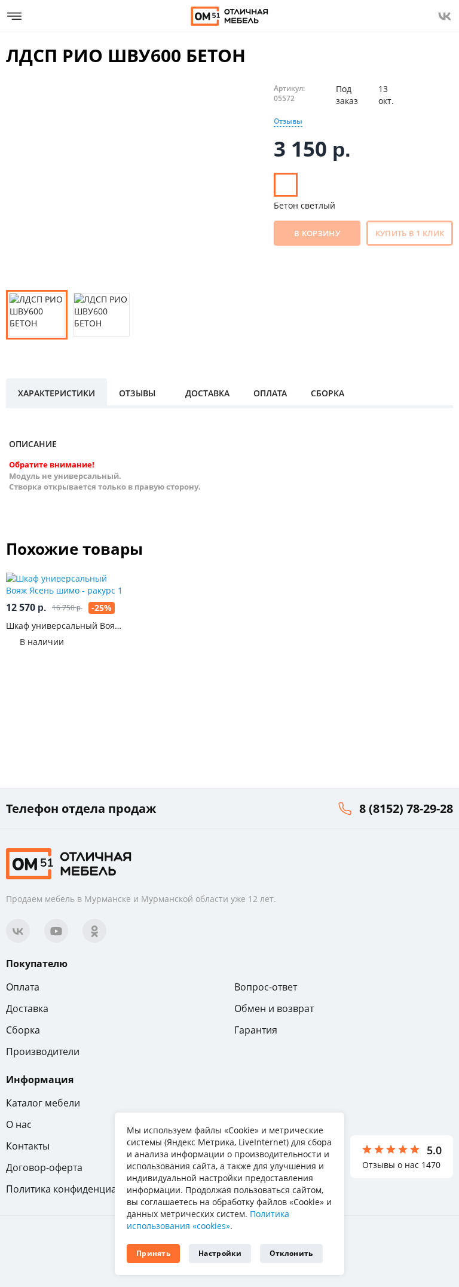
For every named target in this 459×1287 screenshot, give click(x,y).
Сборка (23, 1030)
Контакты (28, 1146)
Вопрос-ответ (265, 986)
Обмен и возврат (274, 1008)
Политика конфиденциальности (80, 1189)
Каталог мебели (43, 1102)
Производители (42, 1051)
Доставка (27, 1008)
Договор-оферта (44, 1167)
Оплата (22, 986)
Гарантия (255, 1030)
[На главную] (229, 16)
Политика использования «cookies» (208, 1219)
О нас (19, 1124)
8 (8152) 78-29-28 (406, 808)
